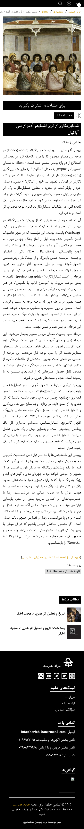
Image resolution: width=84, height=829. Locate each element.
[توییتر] (64, 676)
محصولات (58, 12)
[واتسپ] (41, 676)
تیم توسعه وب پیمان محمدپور (42, 822)
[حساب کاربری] (68, 3)
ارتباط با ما (68, 703)
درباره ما (69, 697)
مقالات (45, 12)
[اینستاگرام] (72, 676)
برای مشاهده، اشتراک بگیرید (42, 105)
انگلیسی (28, 557)
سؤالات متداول (65, 709)
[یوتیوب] (48, 676)
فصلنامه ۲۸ (64, 115)
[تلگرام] (56, 676)
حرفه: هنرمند (74, 12)
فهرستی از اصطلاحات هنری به (60, 557)
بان (36, 557)
